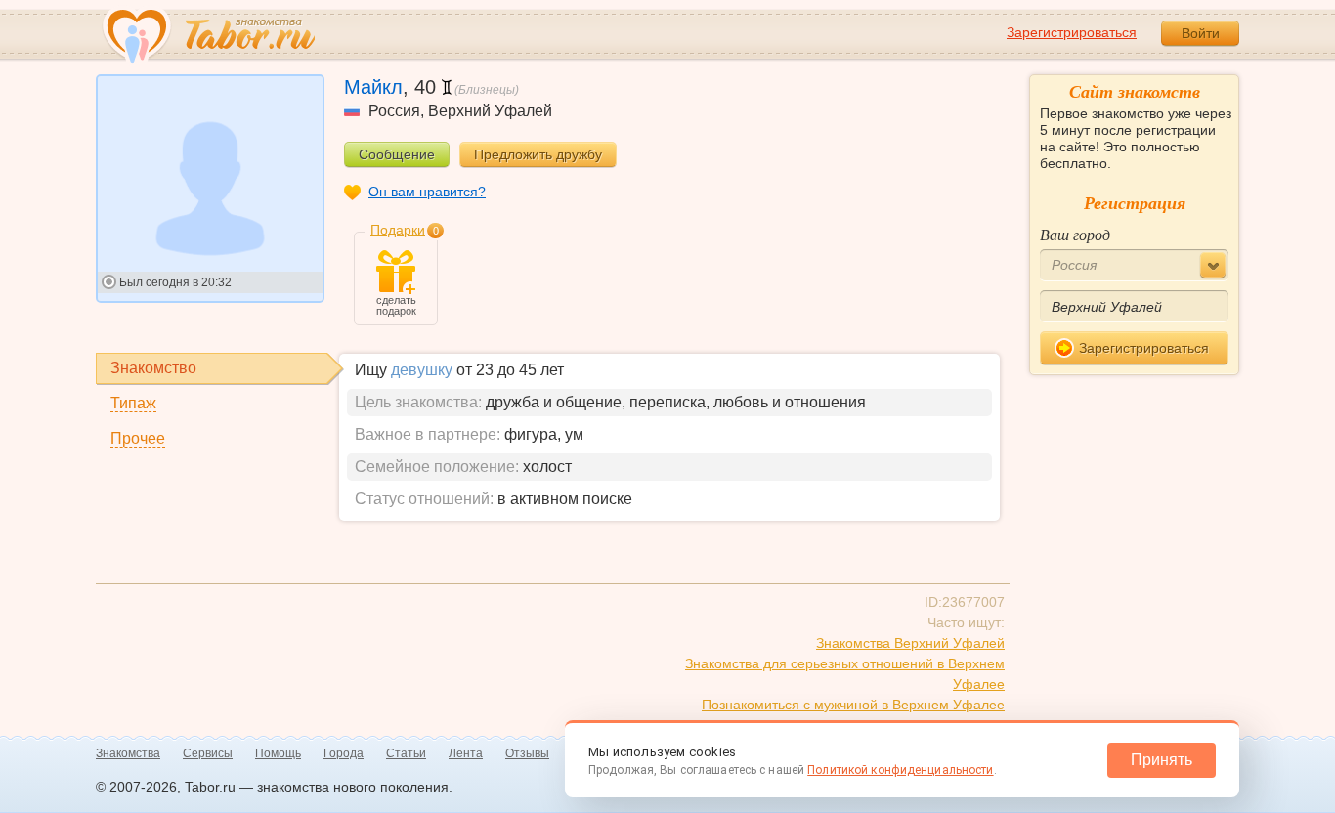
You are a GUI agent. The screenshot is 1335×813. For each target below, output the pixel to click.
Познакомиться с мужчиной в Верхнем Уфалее (853, 704)
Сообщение (397, 154)
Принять (1161, 759)
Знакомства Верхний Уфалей (910, 643)
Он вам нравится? (427, 191)
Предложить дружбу (538, 154)
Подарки (397, 229)
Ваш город (1075, 234)
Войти (1201, 33)
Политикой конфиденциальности (900, 770)
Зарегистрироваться (1072, 32)
